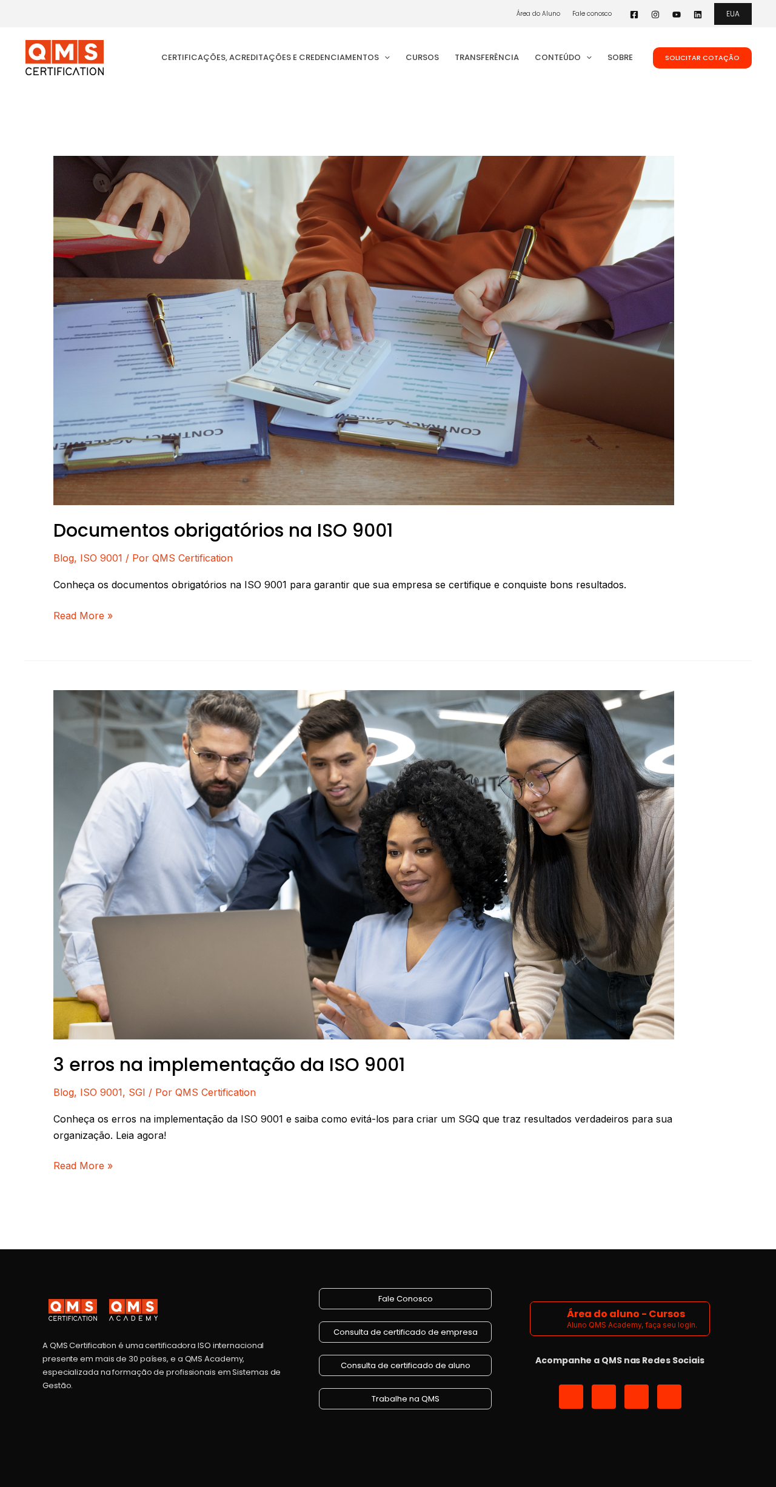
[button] (733, 14)
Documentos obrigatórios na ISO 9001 (223, 530)
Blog (63, 558)
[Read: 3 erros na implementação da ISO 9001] (363, 864)
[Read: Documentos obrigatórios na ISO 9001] (363, 329)
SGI (137, 1092)
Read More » (83, 615)
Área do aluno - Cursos (626, 1314)
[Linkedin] (698, 14)
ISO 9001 (101, 558)
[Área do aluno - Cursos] (550, 1318)
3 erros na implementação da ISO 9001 (229, 1065)
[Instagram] (655, 14)
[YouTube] (676, 14)
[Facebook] (634, 14)
